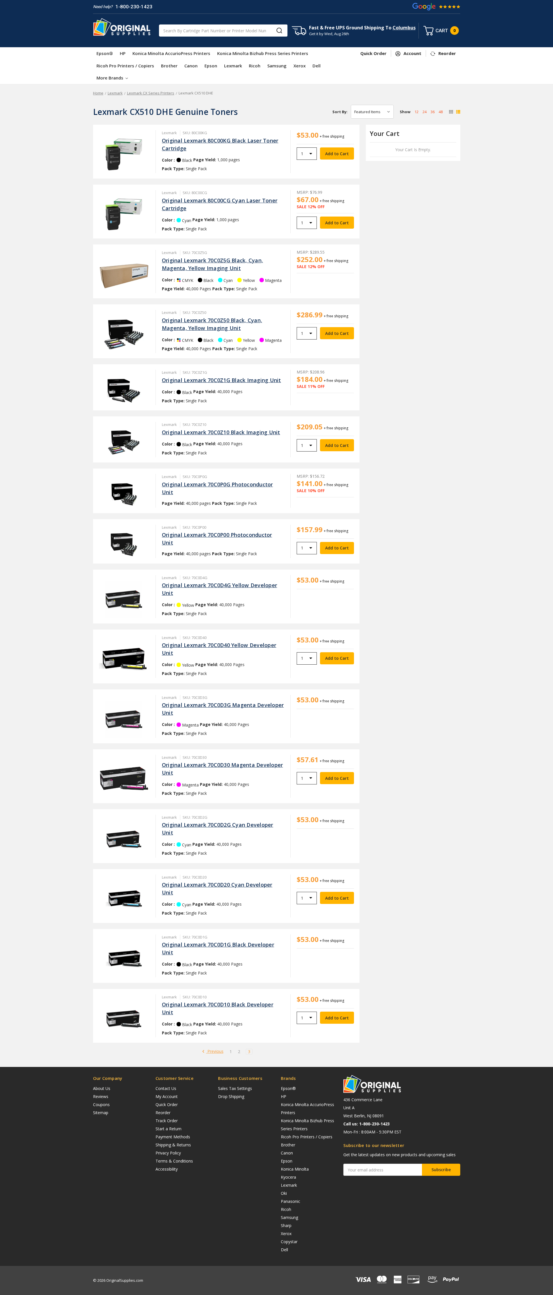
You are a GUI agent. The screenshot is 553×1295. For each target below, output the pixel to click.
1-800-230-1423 (133, 7)
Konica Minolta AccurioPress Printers (171, 53)
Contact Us (166, 1088)
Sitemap (100, 1112)
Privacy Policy (168, 1153)
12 (416, 111)
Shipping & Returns (173, 1145)
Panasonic (290, 1201)
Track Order (167, 1120)
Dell (317, 66)
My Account (167, 1096)
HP (123, 53)
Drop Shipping (231, 1096)
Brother (169, 66)
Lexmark (233, 66)
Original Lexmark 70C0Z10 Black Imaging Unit (221, 432)
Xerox (299, 66)
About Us (101, 1088)
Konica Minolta (295, 1169)
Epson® (104, 53)
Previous (215, 1051)
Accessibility (167, 1169)
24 (425, 111)
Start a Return (168, 1128)
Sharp (286, 1225)
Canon (191, 66)
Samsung (277, 66)
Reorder (163, 1112)
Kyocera (288, 1177)
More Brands (110, 78)
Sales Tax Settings (235, 1088)
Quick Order (167, 1104)
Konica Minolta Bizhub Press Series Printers (262, 53)
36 (433, 111)
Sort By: (340, 111)
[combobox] (223, 30)
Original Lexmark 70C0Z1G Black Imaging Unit (221, 380)
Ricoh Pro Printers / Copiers (125, 66)
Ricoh (254, 66)
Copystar (289, 1241)
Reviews (100, 1096)
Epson (210, 66)
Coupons (101, 1104)
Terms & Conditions (174, 1161)
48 (441, 111)
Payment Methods (173, 1136)
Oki (284, 1193)
